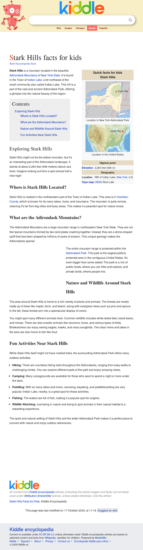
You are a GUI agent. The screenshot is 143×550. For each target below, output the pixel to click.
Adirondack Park (76, 253)
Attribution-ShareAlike (37, 496)
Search (130, 20)
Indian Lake (34, 80)
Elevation (87, 167)
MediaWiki (100, 537)
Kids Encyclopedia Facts (23, 63)
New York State (50, 75)
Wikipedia (50, 537)
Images (68, 28)
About (37, 541)
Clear (123, 20)
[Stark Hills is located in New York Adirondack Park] (107, 99)
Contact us (64, 541)
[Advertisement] (71, 41)
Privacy (49, 541)
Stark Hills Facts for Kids (24, 501)
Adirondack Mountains (23, 75)
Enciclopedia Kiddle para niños (91, 541)
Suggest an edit (107, 510)
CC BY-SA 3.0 (46, 534)
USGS (98, 182)
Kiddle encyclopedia (42, 492)
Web (59, 28)
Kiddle (13, 541)
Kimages (80, 28)
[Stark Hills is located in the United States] (107, 138)
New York (122, 177)
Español (103, 28)
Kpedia (92, 28)
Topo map (88, 182)
